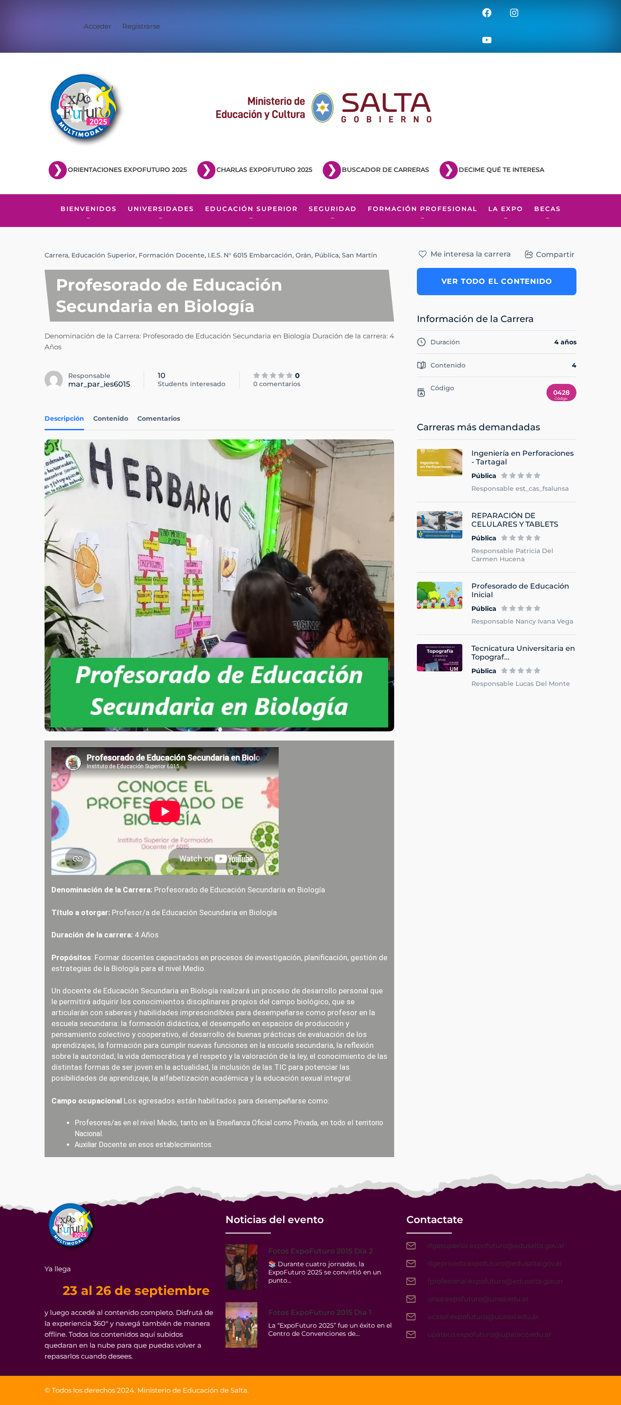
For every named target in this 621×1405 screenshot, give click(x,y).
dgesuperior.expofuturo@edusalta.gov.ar (496, 1245)
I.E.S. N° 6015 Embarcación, (251, 255)
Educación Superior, (104, 255)
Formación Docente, (172, 255)
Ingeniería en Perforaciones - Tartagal (522, 457)
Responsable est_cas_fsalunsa (520, 488)
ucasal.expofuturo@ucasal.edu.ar (483, 1316)
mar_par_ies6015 (99, 384)
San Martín (359, 255)
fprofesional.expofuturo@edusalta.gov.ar (495, 1281)
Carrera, (57, 255)
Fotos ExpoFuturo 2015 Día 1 (319, 1312)
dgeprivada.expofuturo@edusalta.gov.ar (494, 1263)
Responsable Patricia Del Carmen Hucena (512, 555)
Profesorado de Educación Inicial (520, 590)
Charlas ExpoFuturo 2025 (264, 170)
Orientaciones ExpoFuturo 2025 (127, 170)
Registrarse (141, 26)
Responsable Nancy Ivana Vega (522, 621)
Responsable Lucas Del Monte (520, 684)
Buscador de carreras (385, 170)
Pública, (327, 255)
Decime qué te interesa (501, 170)
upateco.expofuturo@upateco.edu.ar (489, 1334)
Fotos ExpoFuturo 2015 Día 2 (320, 1251)
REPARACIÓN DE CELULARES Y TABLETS (514, 520)
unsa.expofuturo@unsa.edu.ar (478, 1298)
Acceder (97, 26)
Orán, (304, 255)
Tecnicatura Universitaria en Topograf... (523, 652)
